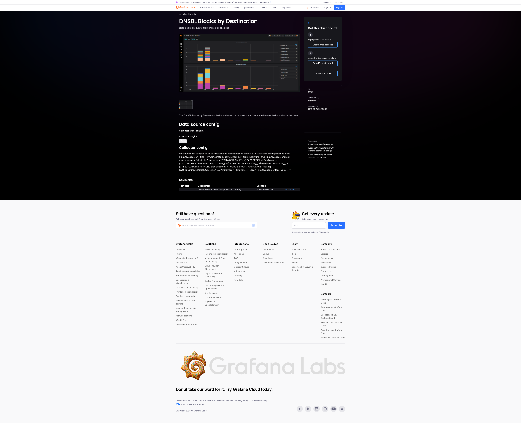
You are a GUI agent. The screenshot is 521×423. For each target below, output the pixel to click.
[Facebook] (300, 409)
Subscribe (336, 225)
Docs (274, 7)
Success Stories (328, 267)
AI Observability (212, 249)
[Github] (325, 409)
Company (285, 7)
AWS (236, 258)
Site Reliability (212, 293)
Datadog (238, 275)
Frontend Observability (187, 292)
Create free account (323, 45)
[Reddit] (342, 409)
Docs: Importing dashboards (320, 144)
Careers (324, 254)
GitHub (266, 254)
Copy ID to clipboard (323, 63)
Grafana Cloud (206, 7)
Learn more (264, 2)
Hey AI (324, 284)
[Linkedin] (316, 409)
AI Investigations (184, 316)
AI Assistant (182, 262)
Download (290, 189)
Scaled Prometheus (214, 281)
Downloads (268, 258)
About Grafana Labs (330, 249)
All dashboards (189, 14)
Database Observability (187, 287)
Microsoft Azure (241, 267)
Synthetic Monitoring (186, 296)
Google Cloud (240, 262)
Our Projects (268, 249)
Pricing (236, 7)
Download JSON (323, 73)
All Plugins (239, 254)
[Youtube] (333, 409)
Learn (263, 7)
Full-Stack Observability (216, 254)
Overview (180, 249)
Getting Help (327, 275)
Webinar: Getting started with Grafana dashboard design (321, 149)
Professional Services (331, 280)
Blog (294, 254)
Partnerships (327, 258)
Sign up (339, 7)
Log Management (213, 297)
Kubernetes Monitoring (187, 275)
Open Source (248, 7)
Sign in (327, 7)
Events (295, 262)
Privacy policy (324, 232)
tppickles (312, 100)
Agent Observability (185, 267)
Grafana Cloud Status (186, 324)
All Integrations (241, 249)
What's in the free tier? (187, 258)
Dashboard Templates (273, 262)
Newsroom (326, 262)
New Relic (238, 280)
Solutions (222, 7)
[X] (308, 409)
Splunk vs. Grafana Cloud (333, 337)
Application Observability (188, 271)
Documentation (299, 249)
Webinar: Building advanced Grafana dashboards (320, 156)
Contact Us (326, 271)
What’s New (181, 320)
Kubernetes (239, 271)
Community (297, 258)
